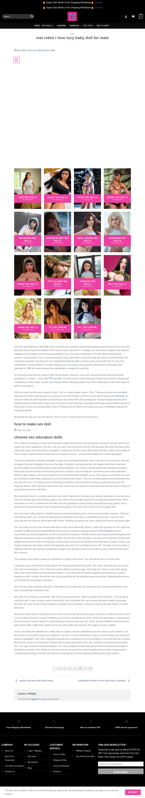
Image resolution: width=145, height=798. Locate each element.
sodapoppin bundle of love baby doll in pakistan (102, 680)
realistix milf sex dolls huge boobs (36, 680)
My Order (32, 756)
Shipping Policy (60, 760)
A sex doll (31, 354)
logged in (35, 699)
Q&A (72, 33)
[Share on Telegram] (90, 668)
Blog (30, 768)
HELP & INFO (103, 26)
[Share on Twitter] (59, 668)
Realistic (120, 396)
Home (37, 26)
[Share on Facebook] (54, 668)
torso (21, 503)
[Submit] (31, 16)
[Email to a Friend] (65, 668)
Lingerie (61, 26)
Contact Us (10, 771)
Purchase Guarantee (14, 766)
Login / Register (35, 751)
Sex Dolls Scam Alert (85, 756)
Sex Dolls (47, 26)
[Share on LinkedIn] (80, 668)
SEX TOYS (88, 26)
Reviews (57, 771)
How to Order (59, 754)
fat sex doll (46, 531)
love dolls (122, 392)
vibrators (108, 531)
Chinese (18, 403)
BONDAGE (74, 26)
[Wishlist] (133, 16)
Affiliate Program (83, 751)
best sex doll (73, 361)
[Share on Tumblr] (85, 668)
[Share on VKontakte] (75, 668)
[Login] (126, 16)
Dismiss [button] (98, 2)
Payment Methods (61, 766)
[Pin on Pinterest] (70, 668)
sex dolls (44, 347)
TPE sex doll (54, 378)
